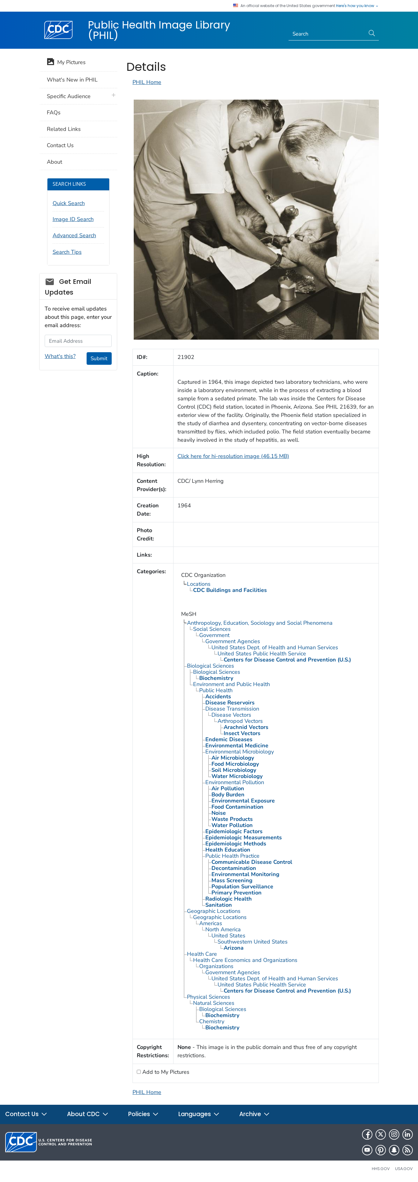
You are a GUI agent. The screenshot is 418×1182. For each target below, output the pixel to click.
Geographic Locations (214, 911)
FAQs (54, 112)
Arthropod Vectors (240, 721)
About (54, 162)
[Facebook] (367, 1134)
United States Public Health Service (262, 653)
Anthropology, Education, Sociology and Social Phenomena (260, 623)
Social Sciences (212, 629)
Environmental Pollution (234, 782)
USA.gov (404, 1169)
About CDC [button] (84, 1114)
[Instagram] (394, 1134)
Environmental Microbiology (239, 751)
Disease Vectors (231, 715)
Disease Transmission (232, 708)
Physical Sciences (208, 997)
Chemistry (211, 1021)
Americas (210, 923)
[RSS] (407, 1150)
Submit (99, 358)
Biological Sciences (210, 665)
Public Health (216, 690)
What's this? (60, 356)
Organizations (216, 966)
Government (214, 635)
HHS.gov (381, 1169)
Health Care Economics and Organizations (245, 960)
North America (223, 929)
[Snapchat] (394, 1150)
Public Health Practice (232, 856)
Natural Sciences (213, 1003)
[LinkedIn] (407, 1134)
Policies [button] (139, 1114)
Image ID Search (73, 219)
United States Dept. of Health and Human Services (274, 647)
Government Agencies (232, 641)
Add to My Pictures (165, 1072)
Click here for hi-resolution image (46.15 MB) (233, 456)
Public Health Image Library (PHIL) (159, 30)
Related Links (64, 129)
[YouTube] (367, 1150)
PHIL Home (146, 82)
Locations (199, 584)
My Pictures (70, 62)
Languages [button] (195, 1114)
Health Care (202, 954)
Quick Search (69, 203)
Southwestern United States (253, 941)
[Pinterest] (380, 1150)
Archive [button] (251, 1114)
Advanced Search (74, 235)
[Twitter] (380, 1134)
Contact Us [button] (22, 1114)
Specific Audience (69, 96)
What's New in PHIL (72, 79)
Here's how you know (355, 6)
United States (228, 935)
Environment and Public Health (231, 684)
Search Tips (67, 252)
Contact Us (60, 145)
